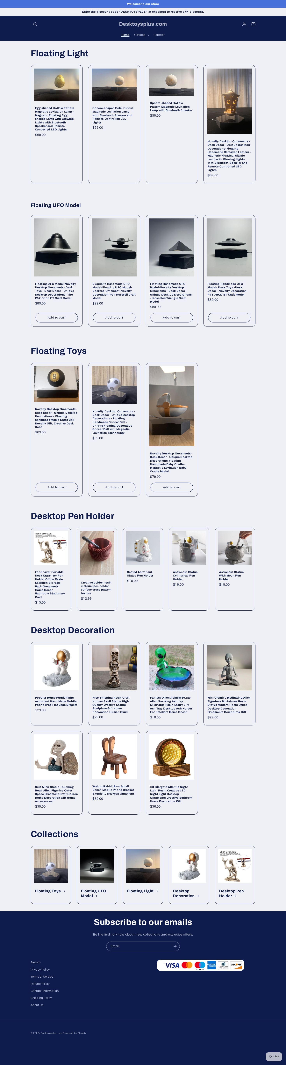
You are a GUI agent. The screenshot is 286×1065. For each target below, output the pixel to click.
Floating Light (140, 891)
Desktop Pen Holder (231, 893)
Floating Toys (48, 891)
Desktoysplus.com (51, 1033)
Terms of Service (42, 976)
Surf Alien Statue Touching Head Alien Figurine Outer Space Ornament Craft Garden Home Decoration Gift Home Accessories (56, 794)
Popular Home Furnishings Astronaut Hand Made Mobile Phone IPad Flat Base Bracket (56, 701)
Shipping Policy (41, 997)
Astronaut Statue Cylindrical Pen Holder (185, 575)
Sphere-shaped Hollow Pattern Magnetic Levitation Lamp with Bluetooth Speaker (171, 106)
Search (36, 962)
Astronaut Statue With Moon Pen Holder (231, 575)
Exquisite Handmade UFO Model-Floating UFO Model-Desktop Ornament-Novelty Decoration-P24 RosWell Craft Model (114, 291)
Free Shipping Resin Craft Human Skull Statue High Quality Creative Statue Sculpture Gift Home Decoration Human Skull (111, 705)
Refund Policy (40, 983)
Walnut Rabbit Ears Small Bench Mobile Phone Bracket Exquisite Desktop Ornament (113, 790)
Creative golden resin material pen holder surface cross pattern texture (96, 588)
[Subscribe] (175, 946)
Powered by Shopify (74, 1033)
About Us (37, 1005)
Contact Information (45, 990)
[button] (35, 24)
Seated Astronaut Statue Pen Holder (140, 573)
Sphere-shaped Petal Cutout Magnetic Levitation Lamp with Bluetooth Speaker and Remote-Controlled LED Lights (112, 115)
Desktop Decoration (184, 893)
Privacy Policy (40, 969)
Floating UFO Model (93, 893)
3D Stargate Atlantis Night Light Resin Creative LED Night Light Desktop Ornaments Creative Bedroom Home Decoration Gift (171, 794)
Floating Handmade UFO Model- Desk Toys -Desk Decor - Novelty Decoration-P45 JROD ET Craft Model (228, 289)
